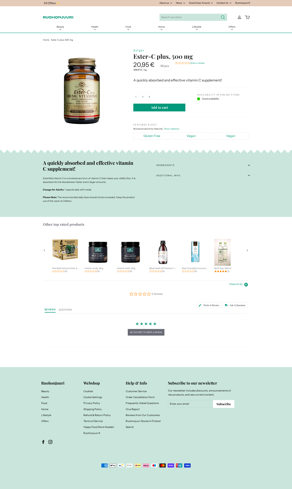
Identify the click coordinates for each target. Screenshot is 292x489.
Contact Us (222, 2)
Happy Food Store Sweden (98, 427)
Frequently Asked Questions (142, 403)
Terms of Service (93, 421)
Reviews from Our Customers (143, 415)
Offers (231, 26)
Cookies (88, 391)
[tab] (209, 305)
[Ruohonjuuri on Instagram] (50, 442)
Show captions (171, 128)
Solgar (139, 50)
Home (161, 26)
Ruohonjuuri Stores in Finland (143, 421)
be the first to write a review (146, 332)
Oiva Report (133, 409)
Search (130, 427)
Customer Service (136, 391)
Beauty (60, 26)
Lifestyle (196, 26)
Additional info (168, 175)
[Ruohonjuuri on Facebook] (43, 442)
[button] (44, 250)
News (179, 2)
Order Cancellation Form (140, 397)
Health (94, 26)
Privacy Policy (91, 403)
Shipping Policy (92, 409)
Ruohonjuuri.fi (242, 2)
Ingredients (165, 165)
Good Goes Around (199, 2)
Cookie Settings (92, 397)
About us (164, 2)
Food (128, 26)
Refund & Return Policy (97, 415)
